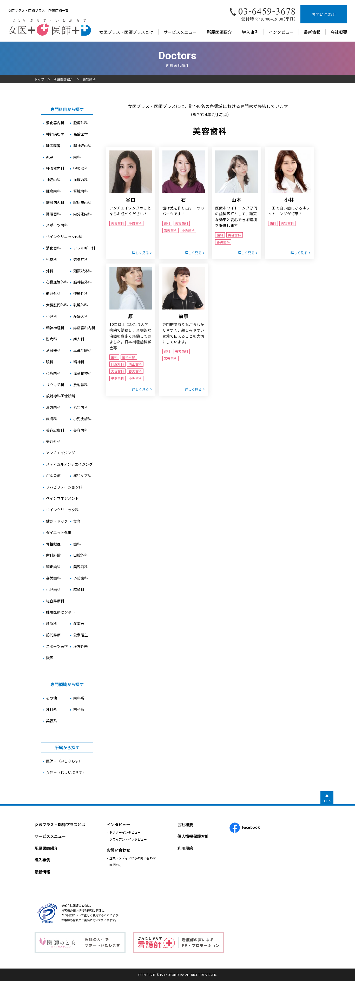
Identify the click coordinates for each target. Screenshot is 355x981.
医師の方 (115, 865)
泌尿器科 (53, 350)
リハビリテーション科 (64, 487)
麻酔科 (78, 589)
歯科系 (78, 709)
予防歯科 (80, 578)
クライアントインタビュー (128, 839)
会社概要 (339, 32)
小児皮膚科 (82, 418)
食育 (77, 521)
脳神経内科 (82, 145)
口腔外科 (80, 555)
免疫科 (51, 259)
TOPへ (327, 801)
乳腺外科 (80, 304)
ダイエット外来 (58, 532)
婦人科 (78, 338)
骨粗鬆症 (53, 544)
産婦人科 (80, 316)
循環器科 (53, 213)
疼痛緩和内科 (84, 327)
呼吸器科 (80, 168)
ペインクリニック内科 (64, 236)
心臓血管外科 (57, 282)
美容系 (51, 720)
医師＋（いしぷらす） (64, 760)
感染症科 (80, 259)
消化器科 (53, 248)
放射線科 (80, 384)
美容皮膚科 (55, 430)
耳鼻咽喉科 (82, 350)
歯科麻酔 (53, 555)
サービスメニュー (180, 32)
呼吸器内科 (55, 168)
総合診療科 (55, 600)
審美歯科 (53, 578)
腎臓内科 (80, 191)
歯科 (77, 544)
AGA (49, 157)
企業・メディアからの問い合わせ (132, 858)
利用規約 (185, 848)
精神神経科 (55, 327)
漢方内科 (53, 407)
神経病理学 (55, 134)
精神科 (78, 361)
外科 (49, 270)
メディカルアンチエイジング (69, 464)
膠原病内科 (82, 202)
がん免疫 (53, 475)
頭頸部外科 (82, 270)
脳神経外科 (82, 282)
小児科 (51, 316)
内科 (77, 157)
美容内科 (80, 430)
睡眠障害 (53, 145)
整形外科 (80, 293)
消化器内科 (55, 122)
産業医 (78, 623)
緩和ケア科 (82, 475)
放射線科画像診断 (60, 395)
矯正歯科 (53, 566)
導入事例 (250, 32)
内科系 (78, 698)
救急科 (51, 623)
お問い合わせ (323, 14)
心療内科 (53, 373)
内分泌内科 (82, 213)
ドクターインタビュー (125, 832)
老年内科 (80, 407)
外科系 (51, 709)
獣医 (49, 657)
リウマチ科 (55, 384)
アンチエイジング (60, 452)
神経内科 (53, 179)
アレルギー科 (84, 248)
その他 (51, 698)
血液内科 (80, 179)
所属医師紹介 (219, 32)
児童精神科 (82, 373)
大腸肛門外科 (57, 304)
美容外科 (53, 441)
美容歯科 (80, 566)
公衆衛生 (80, 634)
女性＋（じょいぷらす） (66, 772)
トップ (39, 79)
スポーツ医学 (57, 646)
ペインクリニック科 (62, 509)
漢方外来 (80, 646)
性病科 (51, 338)
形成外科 (53, 293)
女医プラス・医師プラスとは (126, 32)
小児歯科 (53, 589)
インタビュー (281, 32)
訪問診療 (53, 634)
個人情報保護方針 (193, 836)
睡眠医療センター (60, 612)
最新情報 (312, 32)
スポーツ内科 (57, 225)
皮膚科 (51, 418)
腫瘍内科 (53, 191)
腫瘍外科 (80, 122)
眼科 (49, 361)
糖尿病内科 (55, 202)
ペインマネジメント (62, 498)
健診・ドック (57, 521)
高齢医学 (80, 134)
